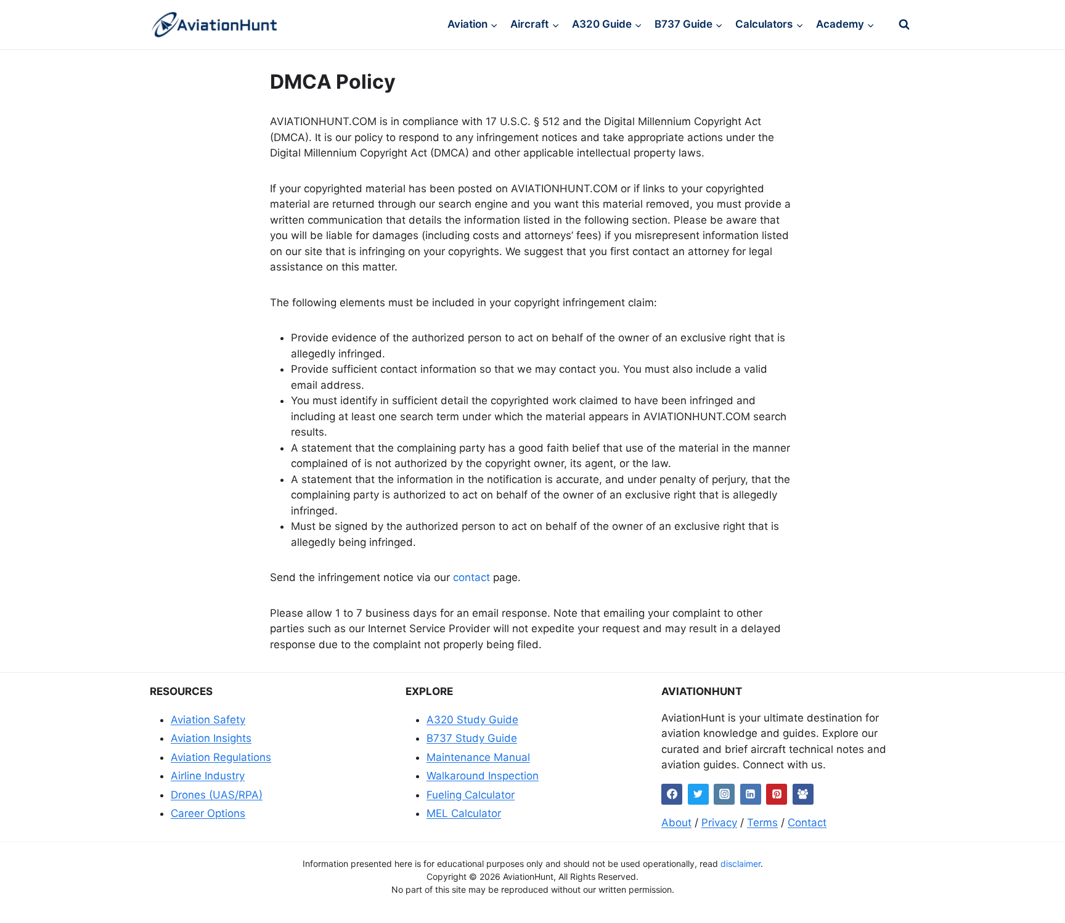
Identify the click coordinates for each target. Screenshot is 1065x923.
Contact (807, 822)
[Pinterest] (776, 794)
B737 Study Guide (471, 738)
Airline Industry (208, 776)
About (676, 822)
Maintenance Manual (478, 757)
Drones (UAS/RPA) (217, 795)
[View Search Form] (904, 25)
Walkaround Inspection (482, 776)
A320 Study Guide (472, 720)
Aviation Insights (211, 738)
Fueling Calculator (470, 795)
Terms (762, 822)
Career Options (208, 813)
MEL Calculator (463, 813)
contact (471, 577)
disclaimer (740, 863)
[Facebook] (671, 794)
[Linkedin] (750, 794)
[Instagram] (724, 794)
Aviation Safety (208, 720)
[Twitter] (698, 794)
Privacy (719, 822)
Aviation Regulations (221, 757)
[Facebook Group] (803, 794)
